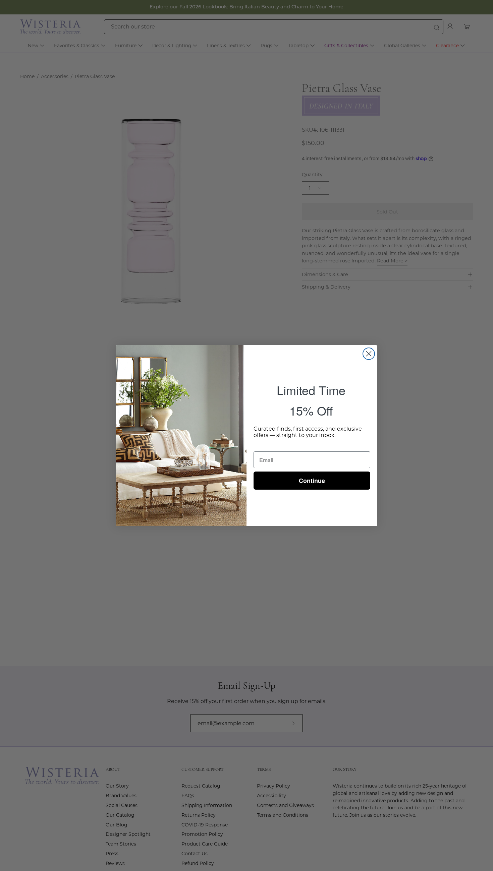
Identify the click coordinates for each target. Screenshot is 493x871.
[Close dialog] (369, 354)
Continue (312, 480)
